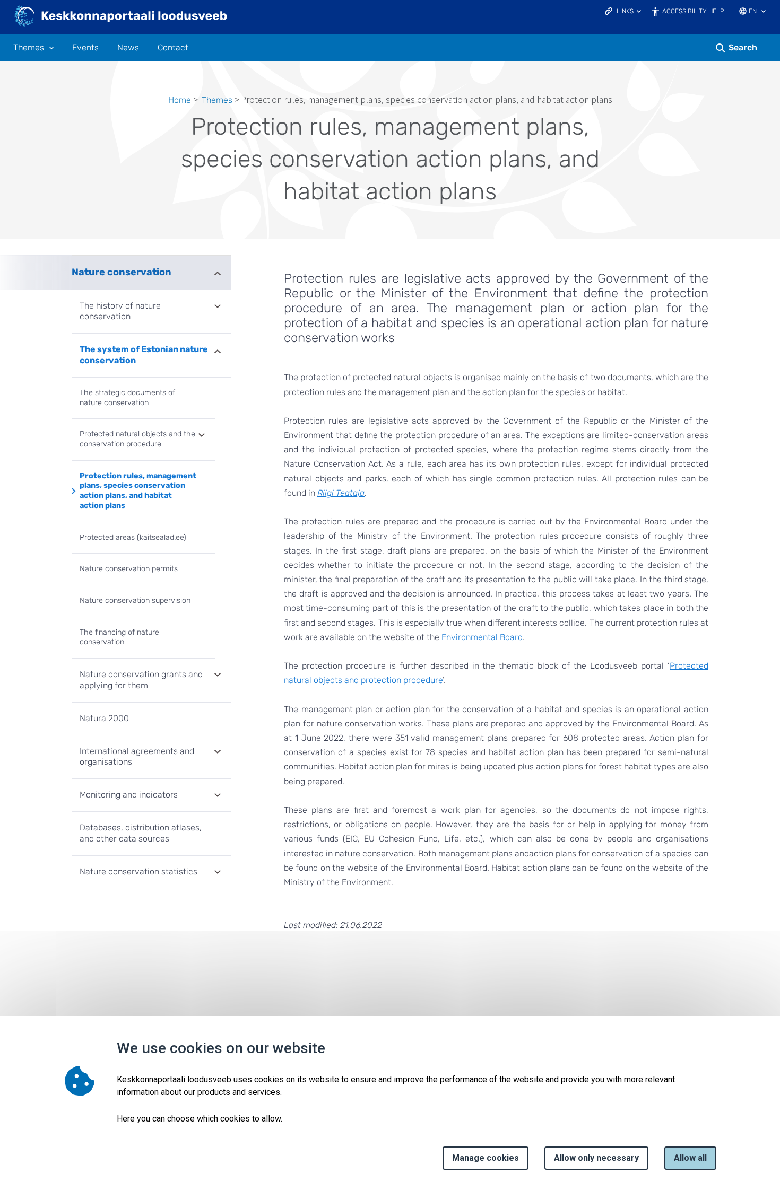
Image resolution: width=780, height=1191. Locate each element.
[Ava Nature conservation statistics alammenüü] (217, 873)
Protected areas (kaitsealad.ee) (133, 537)
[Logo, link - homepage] (120, 17)
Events (85, 47)
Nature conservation (121, 272)
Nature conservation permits (129, 568)
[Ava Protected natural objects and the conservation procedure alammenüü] (201, 436)
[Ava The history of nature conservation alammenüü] (217, 307)
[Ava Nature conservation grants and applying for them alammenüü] (217, 676)
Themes (28, 47)
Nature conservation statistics (138, 871)
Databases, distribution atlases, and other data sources (141, 833)
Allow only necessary (596, 1158)
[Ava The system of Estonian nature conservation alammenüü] (217, 350)
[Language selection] (763, 12)
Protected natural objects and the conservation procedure (137, 439)
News (128, 47)
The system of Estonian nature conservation (144, 354)
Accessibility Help (693, 11)
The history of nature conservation (120, 311)
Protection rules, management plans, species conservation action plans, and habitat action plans (138, 490)
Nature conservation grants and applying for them (141, 679)
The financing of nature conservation (119, 637)
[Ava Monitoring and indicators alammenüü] (217, 796)
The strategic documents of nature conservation (127, 397)
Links (625, 11)
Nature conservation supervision (135, 600)
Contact (173, 47)
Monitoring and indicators (129, 795)
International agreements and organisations (137, 756)
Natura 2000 (104, 718)
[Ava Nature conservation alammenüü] (217, 272)
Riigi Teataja (341, 493)
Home (179, 100)
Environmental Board (482, 637)
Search (743, 47)
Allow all (690, 1158)
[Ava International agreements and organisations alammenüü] (217, 752)
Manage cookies (485, 1158)
